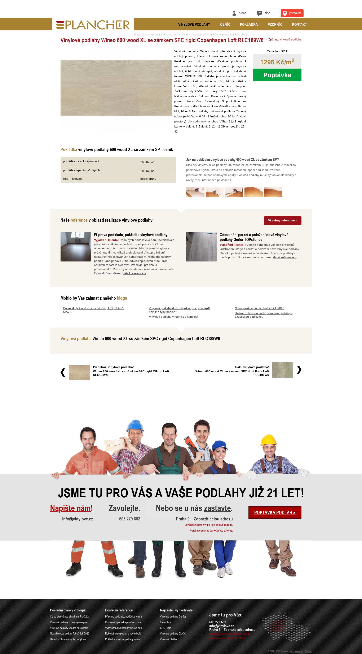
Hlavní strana (141, 34)
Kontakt (299, 24)
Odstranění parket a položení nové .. (124, 622)
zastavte (217, 508)
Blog (267, 12)
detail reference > (134, 273)
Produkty (157, 34)
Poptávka (295, 12)
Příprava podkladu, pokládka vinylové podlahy (131, 234)
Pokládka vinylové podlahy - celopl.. (124, 639)
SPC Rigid (165, 627)
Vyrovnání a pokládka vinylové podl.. (124, 627)
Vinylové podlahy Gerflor (173, 616)
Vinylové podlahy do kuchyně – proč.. (69, 622)
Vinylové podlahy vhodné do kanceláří (174, 316)
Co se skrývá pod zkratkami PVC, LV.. (70, 616)
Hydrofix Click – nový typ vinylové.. (68, 639)
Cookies (308, 651)
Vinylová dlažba (168, 639)
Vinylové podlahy (194, 24)
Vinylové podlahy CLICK (173, 633)
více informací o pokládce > (213, 180)
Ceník (225, 24)
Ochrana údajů (296, 651)
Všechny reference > (282, 220)
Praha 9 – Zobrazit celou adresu (204, 518)
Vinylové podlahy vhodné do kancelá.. (69, 627)
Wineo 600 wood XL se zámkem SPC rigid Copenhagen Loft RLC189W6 (207, 34)
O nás (242, 12)
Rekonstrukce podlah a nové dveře (123, 633)
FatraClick (165, 622)
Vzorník (275, 24)
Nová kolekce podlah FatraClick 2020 (259, 308)
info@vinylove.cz (77, 518)
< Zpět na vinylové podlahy (283, 39)
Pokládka (249, 24)
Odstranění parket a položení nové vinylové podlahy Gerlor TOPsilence (254, 237)
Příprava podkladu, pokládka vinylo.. (124, 616)
